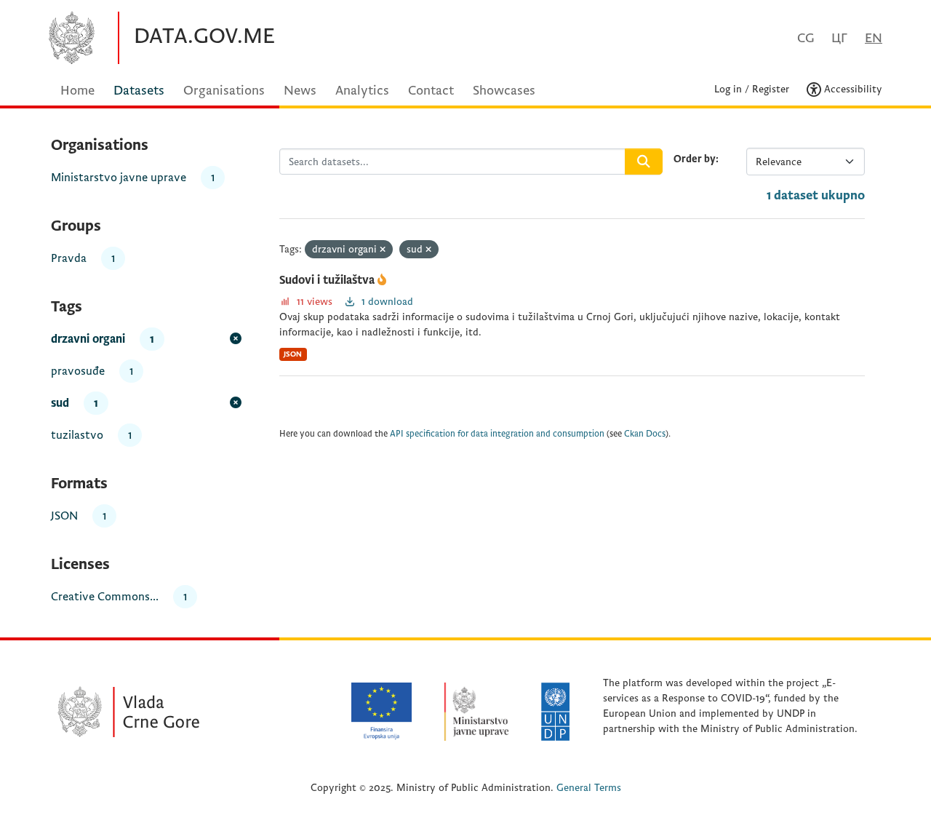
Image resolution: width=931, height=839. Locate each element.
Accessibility (851, 89)
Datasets (138, 90)
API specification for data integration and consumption (497, 434)
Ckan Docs (645, 434)
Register (770, 89)
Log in (728, 89)
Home (77, 90)
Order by (695, 159)
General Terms (588, 788)
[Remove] (382, 250)
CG (805, 38)
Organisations (224, 90)
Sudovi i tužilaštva (328, 280)
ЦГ (839, 38)
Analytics (362, 90)
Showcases (504, 90)
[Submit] (644, 161)
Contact (431, 90)
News (300, 90)
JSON (293, 354)
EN (873, 38)
